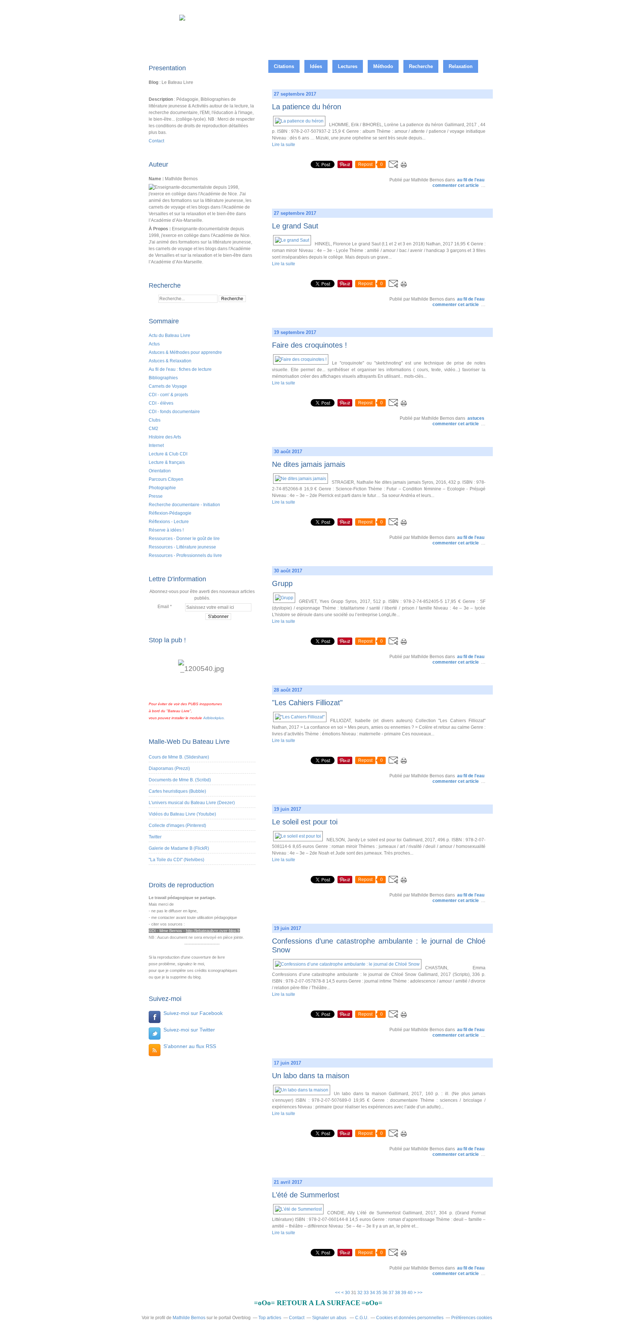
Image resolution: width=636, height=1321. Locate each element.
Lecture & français (167, 462)
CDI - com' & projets (168, 394)
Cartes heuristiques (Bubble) (177, 791)
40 (410, 1292)
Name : (157, 178)
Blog (153, 82)
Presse (156, 496)
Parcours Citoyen (166, 479)
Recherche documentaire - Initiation (184, 504)
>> (420, 1292)
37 (391, 1292)
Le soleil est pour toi (305, 822)
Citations (284, 66)
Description (161, 99)
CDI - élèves (161, 403)
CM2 (153, 428)
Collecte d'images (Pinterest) (177, 825)
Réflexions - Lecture (169, 521)
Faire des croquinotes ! (309, 345)
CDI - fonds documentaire (174, 411)
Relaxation (461, 66)
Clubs (154, 420)
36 (385, 1292)
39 (403, 1292)
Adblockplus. (214, 718)
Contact (156, 140)
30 (347, 1292)
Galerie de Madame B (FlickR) (179, 848)
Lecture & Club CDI (168, 454)
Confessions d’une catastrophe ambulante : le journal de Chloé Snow (378, 945)
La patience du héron (306, 107)
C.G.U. (361, 1317)
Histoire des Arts (165, 437)
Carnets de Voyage (168, 386)
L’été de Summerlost (305, 1195)
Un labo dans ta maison (310, 1076)
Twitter (155, 836)
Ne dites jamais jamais (308, 464)
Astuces (475, 418)
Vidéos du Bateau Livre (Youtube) (182, 814)
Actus (154, 344)
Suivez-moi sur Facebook (193, 1013)
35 (378, 1292)
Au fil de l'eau (470, 179)
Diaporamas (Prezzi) (169, 768)
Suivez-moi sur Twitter (189, 1030)
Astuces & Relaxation (170, 360)
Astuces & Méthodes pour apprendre (185, 352)
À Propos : (160, 228)
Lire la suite (283, 144)
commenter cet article (456, 185)
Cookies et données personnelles (410, 1317)
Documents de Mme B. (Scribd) (180, 779)
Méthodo (383, 66)
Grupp (282, 583)
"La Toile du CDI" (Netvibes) (176, 859)
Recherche (421, 66)
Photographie (162, 487)
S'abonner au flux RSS (189, 1046)
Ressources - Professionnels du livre (185, 555)
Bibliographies (163, 377)
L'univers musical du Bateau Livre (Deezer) (192, 802)
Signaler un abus (329, 1317)
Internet (156, 445)
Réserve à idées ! (166, 530)
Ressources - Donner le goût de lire (184, 538)
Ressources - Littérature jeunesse (182, 547)
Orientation (160, 470)
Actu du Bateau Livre (169, 335)
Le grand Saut (295, 226)
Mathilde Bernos (189, 1317)
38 (397, 1292)
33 (366, 1292)
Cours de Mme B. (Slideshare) (179, 757)
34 (372, 1292)
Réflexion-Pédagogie (170, 513)
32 (360, 1292)
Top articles (269, 1317)
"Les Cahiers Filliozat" (307, 703)
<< (337, 1292)
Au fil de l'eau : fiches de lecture (180, 369)
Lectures (347, 66)
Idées (316, 66)
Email (163, 606)
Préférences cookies (471, 1317)
